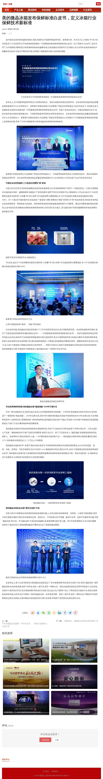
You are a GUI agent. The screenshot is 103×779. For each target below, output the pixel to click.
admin (5, 29)
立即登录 (45, 739)
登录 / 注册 (7, 4)
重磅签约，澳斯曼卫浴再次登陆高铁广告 (81, 620)
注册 (57, 739)
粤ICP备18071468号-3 (61, 775)
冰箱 (10, 33)
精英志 (42, 775)
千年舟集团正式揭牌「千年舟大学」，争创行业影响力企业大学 (24, 625)
